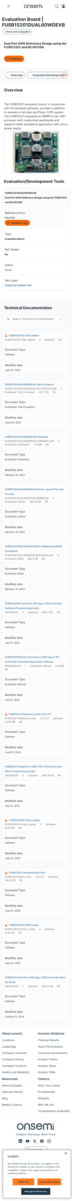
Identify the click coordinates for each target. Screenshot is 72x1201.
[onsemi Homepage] (33, 6)
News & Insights (12, 1085)
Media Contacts (12, 1104)
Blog (5, 1098)
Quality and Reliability (15, 1072)
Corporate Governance (52, 1053)
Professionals (46, 1091)
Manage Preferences (36, 1191)
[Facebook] (42, 1141)
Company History (13, 1059)
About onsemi (12, 1033)
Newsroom (10, 1079)
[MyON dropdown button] (64, 6)
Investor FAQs (46, 1072)
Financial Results (48, 1040)
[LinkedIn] (21, 1141)
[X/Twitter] (35, 1141)
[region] (37, 1174)
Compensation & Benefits (54, 1111)
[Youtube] (28, 1141)
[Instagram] (49, 1141)
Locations (8, 1040)
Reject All (23, 1181)
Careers (44, 1079)
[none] (64, 75)
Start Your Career (49, 1085)
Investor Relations (51, 1033)
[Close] (65, 1153)
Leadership (9, 1046)
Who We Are (46, 1104)
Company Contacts (14, 1065)
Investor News (47, 1065)
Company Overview (14, 1053)
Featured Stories (12, 1091)
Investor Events (48, 1059)
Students (43, 1098)
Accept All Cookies (49, 1181)
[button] (6, 318)
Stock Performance (50, 1046)
